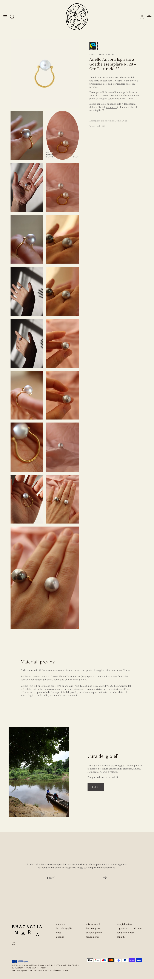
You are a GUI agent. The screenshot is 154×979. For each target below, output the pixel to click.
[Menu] (5, 16)
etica (58, 932)
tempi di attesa (124, 924)
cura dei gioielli (94, 932)
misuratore (111, 106)
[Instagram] (13, 942)
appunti (60, 936)
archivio (60, 924)
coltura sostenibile (113, 95)
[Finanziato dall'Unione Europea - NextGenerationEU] (20, 961)
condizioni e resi (125, 932)
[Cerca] (12, 17)
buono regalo (93, 928)
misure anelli (93, 924)
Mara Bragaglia (64, 928)
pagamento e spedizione (129, 928)
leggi (96, 786)
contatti (121, 936)
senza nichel (92, 936)
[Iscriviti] (104, 877)
